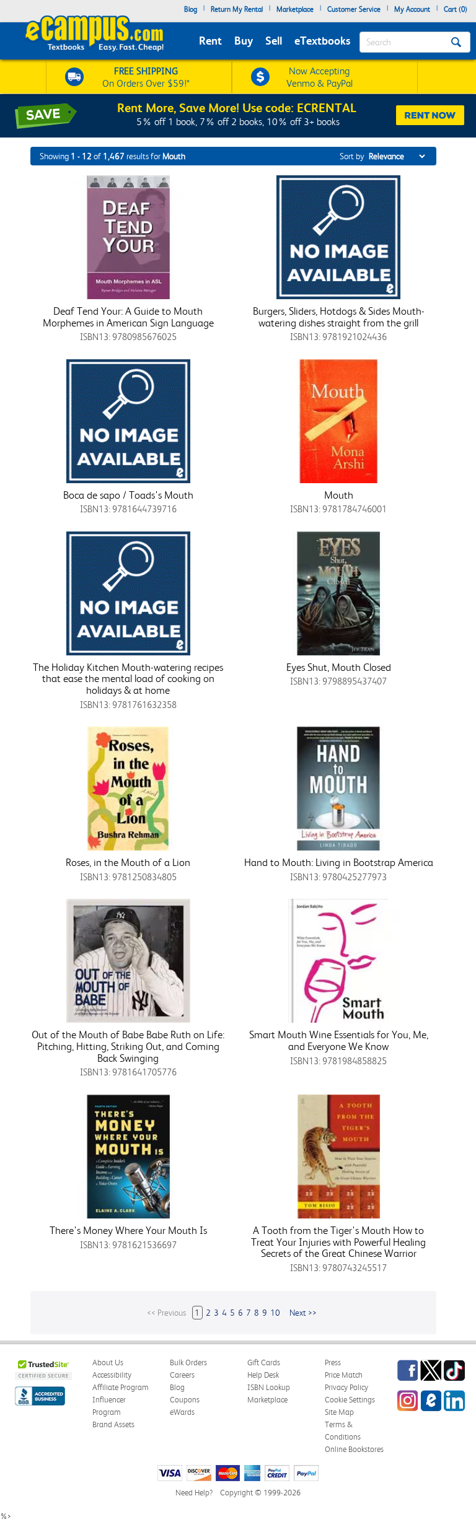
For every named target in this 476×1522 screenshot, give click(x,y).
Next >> (303, 1313)
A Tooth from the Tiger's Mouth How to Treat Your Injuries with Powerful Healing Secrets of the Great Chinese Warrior (338, 1241)
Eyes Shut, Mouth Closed (338, 667)
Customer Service (354, 9)
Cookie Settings (350, 1399)
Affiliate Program (120, 1387)
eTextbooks (322, 40)
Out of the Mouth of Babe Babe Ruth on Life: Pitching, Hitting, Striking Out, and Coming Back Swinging (128, 1046)
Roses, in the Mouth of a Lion (128, 862)
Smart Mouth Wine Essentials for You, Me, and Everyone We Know (338, 1040)
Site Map (339, 1412)
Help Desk (263, 1375)
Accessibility (111, 1375)
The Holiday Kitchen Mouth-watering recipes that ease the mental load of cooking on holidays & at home (128, 678)
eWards (182, 1412)
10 (275, 1313)
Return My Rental (237, 9)
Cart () (455, 9)
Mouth (338, 495)
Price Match (344, 1375)
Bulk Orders (188, 1362)
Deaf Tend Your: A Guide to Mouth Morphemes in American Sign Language (128, 317)
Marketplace (295, 9)
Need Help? (194, 1492)
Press (333, 1362)
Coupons (185, 1399)
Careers (182, 1375)
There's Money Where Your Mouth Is (128, 1230)
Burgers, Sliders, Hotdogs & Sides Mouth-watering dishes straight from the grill (339, 317)
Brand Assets (113, 1424)
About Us (107, 1362)
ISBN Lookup (268, 1387)
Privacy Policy (346, 1387)
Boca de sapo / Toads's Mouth (128, 495)
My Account (412, 9)
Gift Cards (263, 1362)
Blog (190, 9)
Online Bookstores (354, 1449)
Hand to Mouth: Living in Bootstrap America (338, 862)
